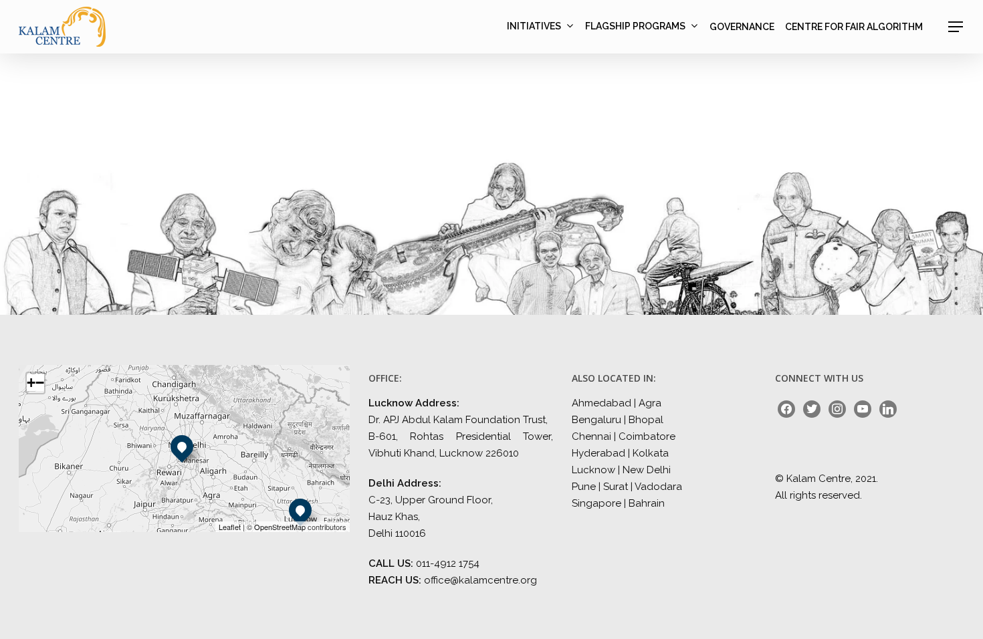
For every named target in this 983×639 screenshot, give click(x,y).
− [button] (39, 382)
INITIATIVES (534, 26)
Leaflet (230, 526)
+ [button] (31, 382)
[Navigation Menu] (956, 26)
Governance (741, 26)
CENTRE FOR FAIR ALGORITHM (854, 26)
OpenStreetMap (280, 526)
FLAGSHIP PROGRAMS (635, 26)
